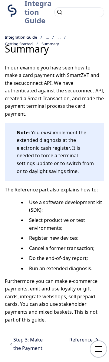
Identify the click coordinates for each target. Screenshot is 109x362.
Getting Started (19, 43)
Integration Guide (21, 37)
